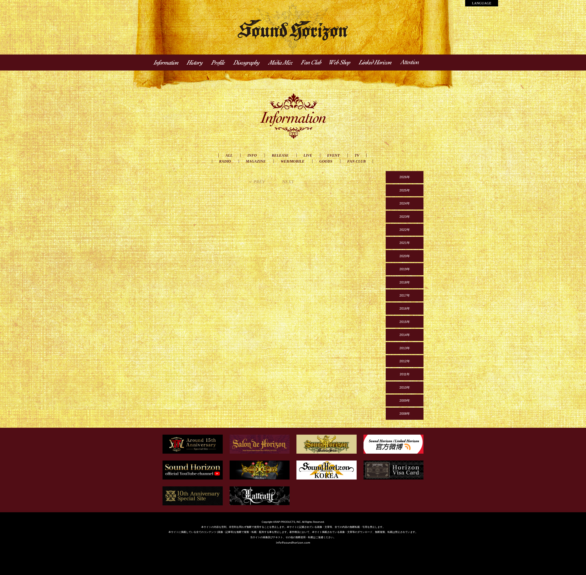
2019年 (404, 269)
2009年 (404, 400)
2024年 (404, 203)
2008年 (404, 413)
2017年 (404, 295)
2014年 (404, 335)
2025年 (404, 190)
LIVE (308, 155)
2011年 (405, 374)
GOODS (325, 161)
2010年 (404, 387)
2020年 (404, 256)
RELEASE (280, 155)
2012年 (404, 361)
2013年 (404, 348)
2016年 (404, 308)
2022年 (404, 230)
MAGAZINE (256, 161)
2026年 (404, 177)
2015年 (404, 322)
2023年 (404, 216)
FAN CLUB (356, 161)
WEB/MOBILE (292, 161)
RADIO (225, 161)
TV (357, 155)
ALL (229, 155)
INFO (252, 155)
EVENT (333, 155)
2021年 (404, 243)
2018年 (404, 282)
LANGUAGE (481, 3)
